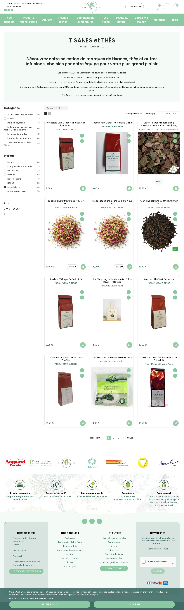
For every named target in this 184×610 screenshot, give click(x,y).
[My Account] (167, 6)
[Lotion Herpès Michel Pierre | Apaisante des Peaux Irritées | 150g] (159, 153)
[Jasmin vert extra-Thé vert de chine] (112, 153)
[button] (26, 571)
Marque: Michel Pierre (55, 108)
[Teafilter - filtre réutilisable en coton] (112, 388)
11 (123, 438)
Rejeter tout (49, 604)
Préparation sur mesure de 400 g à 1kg (65, 202)
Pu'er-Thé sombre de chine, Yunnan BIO (159, 202)
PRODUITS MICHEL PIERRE (66, 129)
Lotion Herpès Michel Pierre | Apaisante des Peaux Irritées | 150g (158, 124)
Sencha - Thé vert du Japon (159, 279)
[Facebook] (5, 10)
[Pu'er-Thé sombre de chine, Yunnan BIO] (159, 231)
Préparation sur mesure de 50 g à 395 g (112, 202)
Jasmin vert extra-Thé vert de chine (112, 122)
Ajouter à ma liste (82, 136)
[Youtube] (8, 10)
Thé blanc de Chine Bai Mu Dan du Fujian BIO (159, 359)
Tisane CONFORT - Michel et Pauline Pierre (159, 129)
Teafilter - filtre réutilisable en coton (112, 357)
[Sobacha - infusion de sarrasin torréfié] (66, 388)
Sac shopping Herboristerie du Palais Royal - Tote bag (112, 280)
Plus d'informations (18, 598)
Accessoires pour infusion (112, 361)
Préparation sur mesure (66, 207)
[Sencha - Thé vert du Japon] (159, 310)
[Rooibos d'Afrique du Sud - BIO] (66, 310)
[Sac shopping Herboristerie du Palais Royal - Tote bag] (112, 310)
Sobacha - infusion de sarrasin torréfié (65, 359)
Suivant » (131, 438)
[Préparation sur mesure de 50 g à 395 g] (112, 231)
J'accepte (134, 604)
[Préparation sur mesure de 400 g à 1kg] (66, 231)
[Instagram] (12, 10)
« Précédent (94, 438)
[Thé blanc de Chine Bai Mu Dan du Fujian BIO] (159, 388)
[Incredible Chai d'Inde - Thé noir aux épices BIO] (66, 153)
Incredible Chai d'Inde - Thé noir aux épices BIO (65, 124)
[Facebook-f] (84, 521)
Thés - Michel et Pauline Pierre (159, 364)
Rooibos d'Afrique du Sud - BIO (66, 279)
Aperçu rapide (82, 141)
